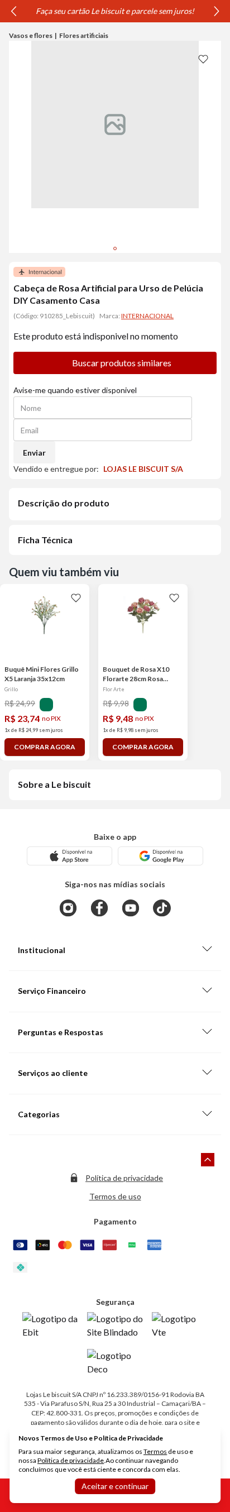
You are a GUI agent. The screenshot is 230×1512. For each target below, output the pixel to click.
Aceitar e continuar (115, 1486)
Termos (155, 1451)
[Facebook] (99, 907)
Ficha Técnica (45, 539)
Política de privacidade (124, 1178)
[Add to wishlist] (203, 59)
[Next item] (216, 11)
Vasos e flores (30, 35)
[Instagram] (68, 907)
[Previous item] (13, 11)
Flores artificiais (83, 35)
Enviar (34, 452)
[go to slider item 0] (115, 248)
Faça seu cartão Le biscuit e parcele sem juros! (115, 11)
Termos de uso (115, 1196)
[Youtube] (130, 907)
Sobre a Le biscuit (54, 784)
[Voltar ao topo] (207, 1159)
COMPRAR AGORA (44, 747)
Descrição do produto (63, 502)
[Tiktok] (161, 907)
